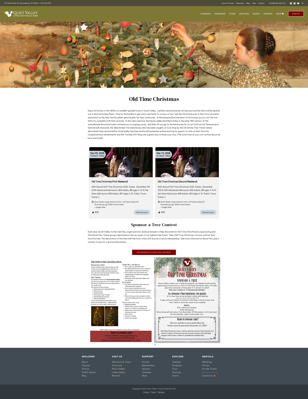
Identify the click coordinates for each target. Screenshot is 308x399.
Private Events (209, 368)
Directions (117, 365)
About (85, 361)
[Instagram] (294, 3)
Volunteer (146, 372)
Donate (145, 361)
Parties (205, 365)
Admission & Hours (121, 361)
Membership (148, 365)
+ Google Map (99, 207)
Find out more (142, 212)
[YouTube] (298, 3)
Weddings (207, 361)
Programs (177, 365)
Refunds (116, 375)
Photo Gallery (118, 368)
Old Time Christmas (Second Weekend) (177, 181)
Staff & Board (88, 372)
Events (175, 375)
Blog (84, 375)
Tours (175, 368)
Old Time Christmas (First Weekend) (110, 181)
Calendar (176, 361)
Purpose (86, 365)
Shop (144, 375)
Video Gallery (118, 372)
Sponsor (146, 368)
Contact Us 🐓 (209, 375)
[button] (303, 3)
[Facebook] (291, 3)
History (85, 368)
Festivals (176, 372)
